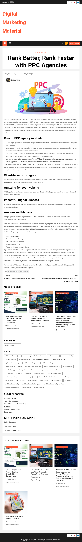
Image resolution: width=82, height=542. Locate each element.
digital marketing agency (59, 359)
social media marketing (12, 384)
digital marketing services (50, 363)
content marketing (67, 356)
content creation (53, 356)
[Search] (62, 43)
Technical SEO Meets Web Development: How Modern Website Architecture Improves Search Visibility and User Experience (66, 475)
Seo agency (68, 377)
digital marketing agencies (41, 359)
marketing (28, 373)
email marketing (67, 366)
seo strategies (32, 380)
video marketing (39, 387)
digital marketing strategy (33, 366)
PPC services (24, 271)
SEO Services (20, 380)
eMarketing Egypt (10, 370)
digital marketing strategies (13, 366)
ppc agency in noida (13, 271)
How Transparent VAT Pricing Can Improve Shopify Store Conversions (14, 473)
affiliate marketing (10, 356)
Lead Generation (65, 370)
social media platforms (12, 387)
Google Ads (23, 370)
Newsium (47, 540)
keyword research (51, 370)
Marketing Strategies (55, 373)
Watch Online (74, 43)
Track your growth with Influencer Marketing (19, 277)
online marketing (25, 377)
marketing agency (39, 373)
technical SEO (26, 387)
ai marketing (27, 356)
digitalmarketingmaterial (13, 74)
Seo (61, 377)
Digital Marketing (40, 52)
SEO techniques (56, 380)
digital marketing (24, 359)
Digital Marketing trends (52, 366)
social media (68, 380)
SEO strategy (44, 380)
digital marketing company (13, 363)
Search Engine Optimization (48, 377)
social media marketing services (54, 384)
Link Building (9, 373)
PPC (35, 377)
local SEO (19, 373)
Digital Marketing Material (14, 22)
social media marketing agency (31, 384)
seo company (9, 380)
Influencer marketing (36, 370)
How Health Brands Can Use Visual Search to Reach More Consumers (40, 318)
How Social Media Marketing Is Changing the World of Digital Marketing (60, 278)
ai (19, 356)
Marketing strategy (11, 377)
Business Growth (39, 356)
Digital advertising (10, 359)
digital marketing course (31, 363)
